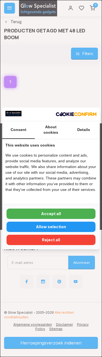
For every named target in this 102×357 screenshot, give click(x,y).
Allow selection (51, 226)
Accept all (51, 213)
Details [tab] (83, 129)
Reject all (51, 239)
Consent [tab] (18, 129)
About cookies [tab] (51, 130)
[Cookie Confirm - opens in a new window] (76, 114)
